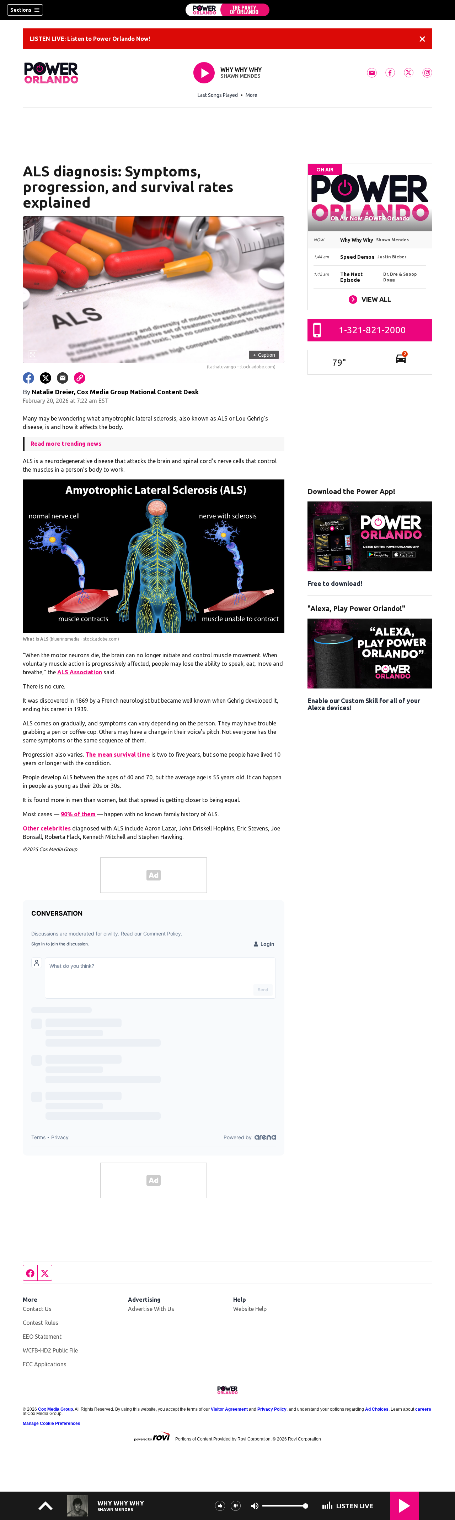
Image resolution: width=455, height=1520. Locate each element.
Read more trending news (66, 443)
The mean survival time (117, 754)
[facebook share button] (28, 378)
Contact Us (37, 1309)
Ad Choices (377, 1409)
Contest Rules (40, 1322)
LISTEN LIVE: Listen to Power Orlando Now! (90, 38)
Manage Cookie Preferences (51, 1423)
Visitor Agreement (229, 1409)
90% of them (78, 814)
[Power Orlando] (227, 10)
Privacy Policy (272, 1409)
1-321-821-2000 (372, 330)
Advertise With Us (151, 1309)
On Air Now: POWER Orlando (370, 218)
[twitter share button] (45, 378)
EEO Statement (42, 1336)
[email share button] (62, 378)
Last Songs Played (218, 95)
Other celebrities (47, 828)
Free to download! (334, 583)
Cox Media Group (55, 1409)
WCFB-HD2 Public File (50, 1350)
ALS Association (79, 672)
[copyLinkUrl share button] (79, 378)
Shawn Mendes (240, 76)
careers (423, 1409)
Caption (264, 355)
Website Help (250, 1309)
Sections (20, 10)
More (251, 95)
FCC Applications (44, 1364)
